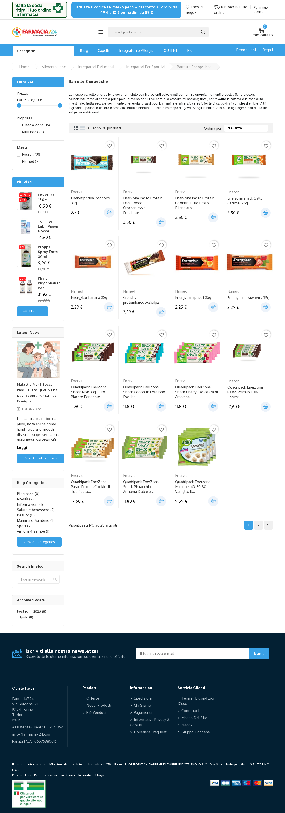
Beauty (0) (26, 515)
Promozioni (246, 50)
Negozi (187, 725)
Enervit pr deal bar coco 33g (90, 200)
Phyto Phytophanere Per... (49, 283)
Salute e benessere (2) (36, 510)
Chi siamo (142, 705)
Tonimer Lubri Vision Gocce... (48, 226)
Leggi (22, 447)
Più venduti (96, 712)
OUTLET (170, 50)
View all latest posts (40, 458)
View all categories (39, 542)
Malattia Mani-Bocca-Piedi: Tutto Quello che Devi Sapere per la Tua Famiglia (37, 392)
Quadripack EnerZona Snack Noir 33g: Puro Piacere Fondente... (89, 392)
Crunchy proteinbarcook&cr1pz (141, 300)
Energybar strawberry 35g (248, 297)
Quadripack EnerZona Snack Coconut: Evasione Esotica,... (144, 392)
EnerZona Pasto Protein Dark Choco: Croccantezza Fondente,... (143, 205)
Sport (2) (24, 526)
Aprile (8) (26, 617)
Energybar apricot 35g (193, 297)
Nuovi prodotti (98, 705)
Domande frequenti (150, 732)
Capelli (103, 50)
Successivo (268, 525)
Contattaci (23, 688)
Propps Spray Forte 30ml (48, 252)
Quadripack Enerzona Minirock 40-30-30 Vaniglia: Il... (192, 487)
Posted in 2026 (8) (31, 611)
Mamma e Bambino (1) (35, 520)
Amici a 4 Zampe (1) (33, 531)
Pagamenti (142, 712)
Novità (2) (25, 499)
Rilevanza (246, 128)
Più (190, 50)
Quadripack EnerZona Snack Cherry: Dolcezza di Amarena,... (196, 392)
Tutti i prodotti (32, 311)
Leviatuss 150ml (46, 197)
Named (31, 161)
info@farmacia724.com (31, 734)
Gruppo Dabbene (195, 732)
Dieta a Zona (36, 125)
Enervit (31, 154)
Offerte (92, 698)
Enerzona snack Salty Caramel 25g (245, 200)
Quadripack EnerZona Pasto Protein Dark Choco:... (245, 392)
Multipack (33, 132)
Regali (268, 50)
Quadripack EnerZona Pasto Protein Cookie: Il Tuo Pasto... (90, 487)
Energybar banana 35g (89, 297)
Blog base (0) (28, 494)
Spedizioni (142, 698)
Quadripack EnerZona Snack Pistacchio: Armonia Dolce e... (141, 487)
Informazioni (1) (30, 504)
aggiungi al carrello (109, 213)
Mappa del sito (194, 718)
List (82, 128)
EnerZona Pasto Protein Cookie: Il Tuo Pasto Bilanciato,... (195, 203)
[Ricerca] (203, 32)
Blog (84, 50)
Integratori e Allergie (136, 50)
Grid (76, 128)
